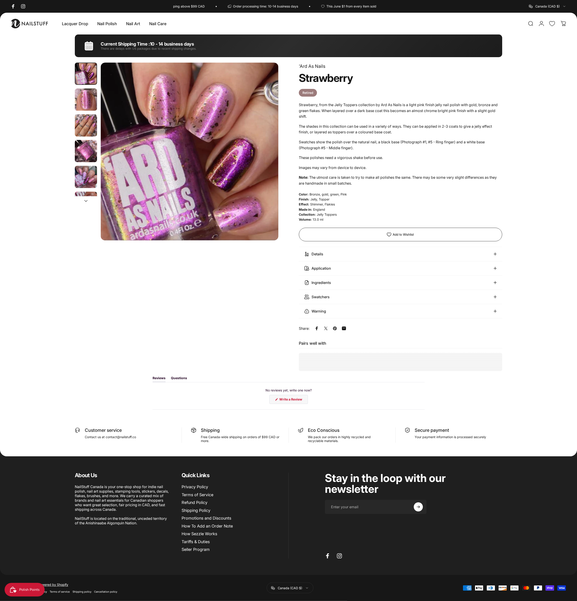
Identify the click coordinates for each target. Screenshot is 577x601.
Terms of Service (197, 494)
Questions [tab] (179, 379)
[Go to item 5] (86, 177)
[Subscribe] (418, 506)
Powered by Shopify (53, 584)
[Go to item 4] (86, 151)
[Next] (266, 162)
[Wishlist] (552, 23)
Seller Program (196, 549)
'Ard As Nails (312, 66)
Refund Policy (194, 502)
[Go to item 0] (86, 74)
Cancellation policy (105, 591)
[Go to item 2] (86, 99)
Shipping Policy (196, 510)
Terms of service (60, 591)
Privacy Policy (195, 486)
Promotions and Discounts (206, 518)
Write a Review (293, 400)
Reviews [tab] (159, 379)
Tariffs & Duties (196, 541)
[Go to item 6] (86, 203)
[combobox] (547, 6)
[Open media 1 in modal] (189, 151)
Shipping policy (82, 591)
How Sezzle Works (199, 533)
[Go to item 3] (86, 125)
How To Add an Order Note (207, 526)
